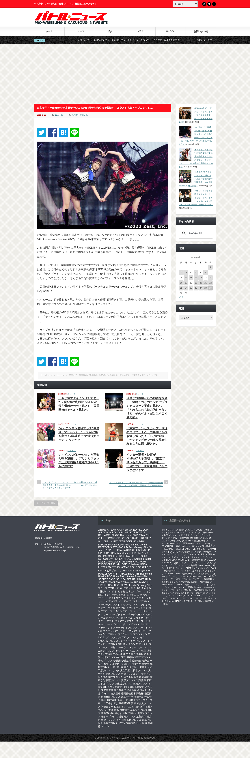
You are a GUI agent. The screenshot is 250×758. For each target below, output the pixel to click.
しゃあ (121, 591)
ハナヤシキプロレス (126, 627)
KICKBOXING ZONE (109, 561)
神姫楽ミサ (107, 706)
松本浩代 (131, 690)
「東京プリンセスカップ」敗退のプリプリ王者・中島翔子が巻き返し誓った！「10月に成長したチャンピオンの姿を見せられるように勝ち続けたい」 (146, 436)
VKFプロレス (199, 549)
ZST (183, 598)
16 (181, 283)
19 (196, 283)
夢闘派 (143, 667)
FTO (115, 547)
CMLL (149, 535)
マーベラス (122, 647)
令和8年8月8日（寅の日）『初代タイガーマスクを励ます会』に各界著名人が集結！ (195, 115)
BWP (135, 535)
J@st (121, 556)
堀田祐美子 (122, 667)
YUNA (137, 588)
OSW (125, 570)
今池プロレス (105, 660)
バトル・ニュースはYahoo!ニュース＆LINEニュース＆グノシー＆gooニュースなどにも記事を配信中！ (104, 40)
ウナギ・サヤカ (106, 608)
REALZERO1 (127, 573)
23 (181, 288)
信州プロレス (191, 584)
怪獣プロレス (113, 680)
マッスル (143, 644)
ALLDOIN (103, 532)
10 (186, 278)
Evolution (119, 544)
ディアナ (145, 624)
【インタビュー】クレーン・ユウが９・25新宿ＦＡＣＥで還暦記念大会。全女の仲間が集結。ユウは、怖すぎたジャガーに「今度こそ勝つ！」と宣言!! (69, 485)
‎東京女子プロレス (170, 582)
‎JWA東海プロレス (202, 590)
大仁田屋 (125, 670)
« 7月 (181, 297)
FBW (127, 544)
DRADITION (167, 546)
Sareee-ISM (141, 576)
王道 (125, 700)
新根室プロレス (123, 683)
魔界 (144, 723)
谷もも (118, 713)
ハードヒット (145, 627)
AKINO (133, 529)
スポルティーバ (106, 617)
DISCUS (102, 544)
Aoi (111, 532)
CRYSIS (126, 538)
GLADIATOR (109, 550)
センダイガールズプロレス (192, 571)
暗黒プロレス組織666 (189, 538)
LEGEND (125, 564)
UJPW (123, 585)
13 (201, 278)
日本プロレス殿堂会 (133, 687)
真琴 (133, 703)
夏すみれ (134, 667)
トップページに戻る (46, 503)
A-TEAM (111, 529)
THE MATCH (141, 582)
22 (210, 283)
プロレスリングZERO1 (180, 541)
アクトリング (131, 598)
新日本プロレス (169, 530)
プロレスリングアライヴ (122, 640)
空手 (142, 706)
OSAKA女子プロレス (109, 570)
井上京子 (121, 657)
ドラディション (106, 627)
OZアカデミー (142, 570)
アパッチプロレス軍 (109, 604)
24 (186, 288)
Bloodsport (126, 535)
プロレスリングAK (116, 637)
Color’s (102, 538)
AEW (125, 529)
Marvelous (204, 582)
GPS (100, 553)
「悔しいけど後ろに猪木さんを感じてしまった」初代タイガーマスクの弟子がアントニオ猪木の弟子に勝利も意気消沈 (196, 198)
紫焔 (116, 710)
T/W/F (112, 582)
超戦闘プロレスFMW (200, 565)
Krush (116, 564)
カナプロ (120, 608)
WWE (179, 584)
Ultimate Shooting (137, 585)
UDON (110, 585)
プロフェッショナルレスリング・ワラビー (192, 552)
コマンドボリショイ (137, 608)
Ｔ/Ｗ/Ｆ (105, 726)
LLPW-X (102, 567)
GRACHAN (110, 553)
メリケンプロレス (138, 647)
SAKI (122, 576)
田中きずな (112, 703)
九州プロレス (108, 657)
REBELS (139, 573)
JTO (140, 556)
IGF (100, 556)
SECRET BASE (106, 579)
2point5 (102, 529)
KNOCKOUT (139, 561)
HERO (134, 553)
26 (196, 288)
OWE (131, 570)
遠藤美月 (141, 716)
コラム (140, 31)
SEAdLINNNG (168, 584)
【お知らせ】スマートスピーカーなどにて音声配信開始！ (198, 40)
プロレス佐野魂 (116, 644)
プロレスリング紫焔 (196, 554)
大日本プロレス (139, 670)
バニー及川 (119, 631)
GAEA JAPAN (125, 547)
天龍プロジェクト (130, 673)
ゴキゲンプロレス (122, 611)
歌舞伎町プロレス (110, 696)
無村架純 (111, 700)
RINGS (102, 576)
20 (201, 283)
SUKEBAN (142, 579)
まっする (131, 594)
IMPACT (107, 556)
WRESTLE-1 (183, 560)
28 (205, 288)
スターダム (184, 576)
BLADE (115, 535)
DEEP (121, 541)
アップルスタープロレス (137, 601)
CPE (118, 538)
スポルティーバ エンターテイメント (185, 557)
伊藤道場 (126, 660)
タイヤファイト (144, 617)
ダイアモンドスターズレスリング (132, 621)
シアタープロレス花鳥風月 (201, 563)
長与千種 (121, 719)
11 (191, 278)
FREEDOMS (105, 547)
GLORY (198, 601)
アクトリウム (116, 598)
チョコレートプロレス (110, 624)
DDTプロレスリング (173, 535)
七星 (143, 650)
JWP (111, 559)
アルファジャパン (142, 604)
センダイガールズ (125, 617)
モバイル (170, 31)
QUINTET (113, 573)
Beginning (196, 576)
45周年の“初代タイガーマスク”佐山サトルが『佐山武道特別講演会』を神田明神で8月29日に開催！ (195, 179)
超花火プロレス (201, 541)
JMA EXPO (131, 556)
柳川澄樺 (115, 693)
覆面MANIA (107, 713)
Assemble (119, 532)
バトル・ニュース (121, 737)
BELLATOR (104, 535)
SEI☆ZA (121, 579)
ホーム (49, 31)
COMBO (111, 538)
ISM (115, 556)
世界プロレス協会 (189, 582)
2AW (175, 538)
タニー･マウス (106, 621)
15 (210, 278)
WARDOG (113, 588)
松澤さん (142, 690)
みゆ (139, 594)
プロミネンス (125, 634)
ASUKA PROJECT (135, 532)
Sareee (130, 576)
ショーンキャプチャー (113, 614)
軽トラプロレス (109, 716)
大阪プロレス (113, 673)
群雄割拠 (124, 710)
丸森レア (141, 654)
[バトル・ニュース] (71, 23)
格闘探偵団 (127, 693)
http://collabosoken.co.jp (55, 550)
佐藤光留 (136, 660)
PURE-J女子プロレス (195, 568)
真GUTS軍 (124, 703)
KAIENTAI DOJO (124, 559)
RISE (109, 576)
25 (191, 288)
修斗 (106, 664)
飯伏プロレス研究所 (114, 723)
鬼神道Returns (133, 723)
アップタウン (115, 601)
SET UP (131, 579)
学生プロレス (115, 677)
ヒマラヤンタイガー (137, 631)
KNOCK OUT (105, 564)
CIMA (142, 535)
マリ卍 (111, 647)
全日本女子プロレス (120, 664)
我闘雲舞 (141, 680)
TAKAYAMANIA (124, 582)
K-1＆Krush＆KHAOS (171, 601)
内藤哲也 (136, 664)
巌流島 (137, 677)
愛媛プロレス (128, 680)
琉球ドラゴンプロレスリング (175, 565)
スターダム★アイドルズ (139, 614)
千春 (113, 667)
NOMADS (126, 567)
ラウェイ (120, 650)
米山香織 (108, 710)
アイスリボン (204, 574)
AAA (119, 529)
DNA (110, 544)
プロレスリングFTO (184, 593)
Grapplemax (123, 553)
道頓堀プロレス (127, 716)
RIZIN (164, 604)
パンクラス (206, 584)
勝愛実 (145, 664)
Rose (116, 576)
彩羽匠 (145, 677)
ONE (134, 567)
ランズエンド (133, 650)
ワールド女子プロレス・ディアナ (186, 579)
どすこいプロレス (135, 591)
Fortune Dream (139, 544)
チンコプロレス (131, 624)
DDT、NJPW (110, 541)
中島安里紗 (119, 654)
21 (205, 283)
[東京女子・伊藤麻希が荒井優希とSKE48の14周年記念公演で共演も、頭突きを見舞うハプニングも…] (63, 132)
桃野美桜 (138, 693)
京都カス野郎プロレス (139, 657)
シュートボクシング (205, 598)
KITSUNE (127, 561)
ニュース (79, 31)
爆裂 (119, 700)
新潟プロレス (140, 683)
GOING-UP (144, 550)
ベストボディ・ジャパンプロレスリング (180, 532)
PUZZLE (102, 573)
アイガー (103, 598)
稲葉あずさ (120, 706)
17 (186, 283)
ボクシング (132, 644)
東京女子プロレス (80, 115)
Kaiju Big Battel (142, 559)
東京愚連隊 (107, 690)
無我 (103, 700)
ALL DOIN (143, 529)
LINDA (143, 564)
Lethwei (135, 564)
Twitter (209, 4)
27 (201, 288)
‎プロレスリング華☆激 (181, 590)
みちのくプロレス (204, 530)
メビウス (195, 546)
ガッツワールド (204, 543)
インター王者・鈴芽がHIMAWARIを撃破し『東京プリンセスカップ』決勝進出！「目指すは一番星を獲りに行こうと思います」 (146, 462)
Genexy (138, 547)
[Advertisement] (125, 74)
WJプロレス (126, 588)
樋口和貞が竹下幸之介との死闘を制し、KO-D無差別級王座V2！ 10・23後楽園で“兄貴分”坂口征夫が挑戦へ (136, 483)
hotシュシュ (144, 553)
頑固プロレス (134, 719)
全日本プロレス (186, 530)
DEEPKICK (132, 541)
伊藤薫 (117, 660)
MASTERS (114, 567)
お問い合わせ (201, 31)
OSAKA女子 (144, 567)
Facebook (214, 4)
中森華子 (130, 654)
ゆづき (146, 594)
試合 (110, 31)
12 (196, 278)
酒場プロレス (108, 719)
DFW (141, 541)
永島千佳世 (127, 696)
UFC (116, 585)
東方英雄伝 (120, 690)
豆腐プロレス (130, 713)
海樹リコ (138, 696)
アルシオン (127, 604)
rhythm (148, 573)
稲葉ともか (133, 706)
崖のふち (128, 677)
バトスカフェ (105, 631)
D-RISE (136, 538)
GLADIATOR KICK (127, 550)
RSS (204, 4)
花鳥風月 (135, 710)
